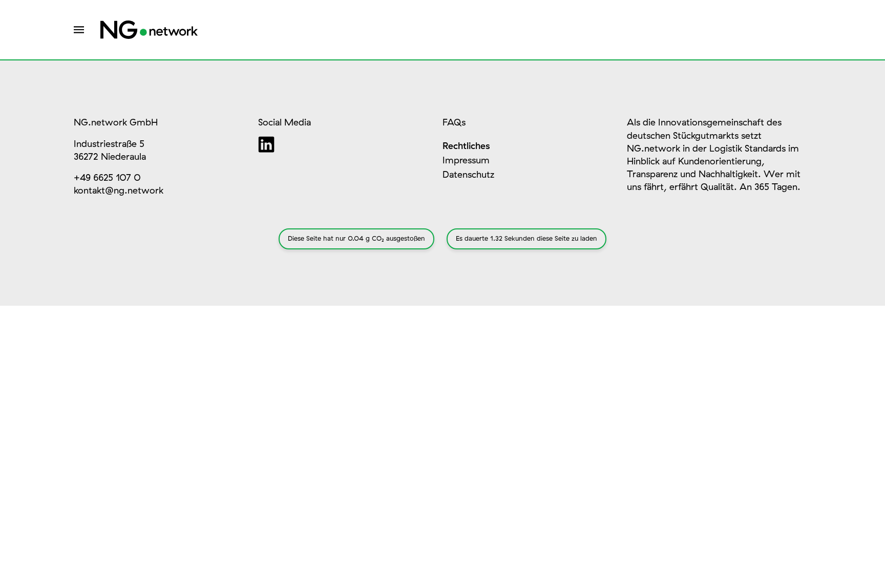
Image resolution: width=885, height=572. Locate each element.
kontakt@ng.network (118, 191)
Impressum (466, 160)
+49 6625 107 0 (107, 178)
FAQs (454, 123)
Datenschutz (468, 175)
